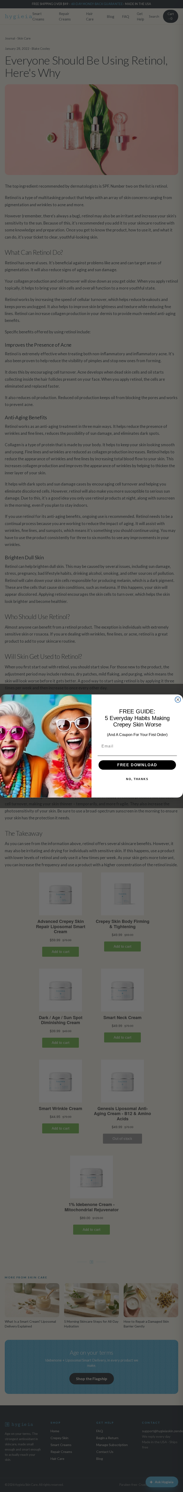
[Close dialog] (178, 699)
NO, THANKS (137, 779)
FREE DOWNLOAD (137, 765)
